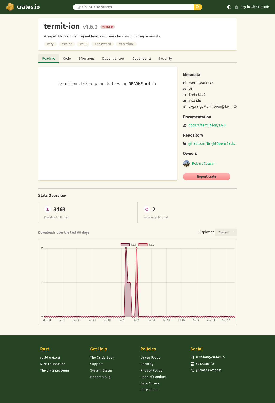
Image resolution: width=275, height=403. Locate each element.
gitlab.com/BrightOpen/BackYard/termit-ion (212, 144)
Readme (48, 58)
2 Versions (86, 58)
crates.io (28, 6)
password (102, 44)
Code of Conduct (153, 377)
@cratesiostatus (206, 370)
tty (50, 44)
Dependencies (113, 58)
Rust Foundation (53, 364)
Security (165, 58)
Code (67, 58)
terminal (126, 44)
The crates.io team (54, 370)
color (67, 44)
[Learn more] (235, 107)
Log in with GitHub (255, 7)
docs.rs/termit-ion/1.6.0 (207, 125)
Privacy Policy (151, 370)
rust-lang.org (50, 357)
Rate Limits (149, 390)
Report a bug (100, 377)
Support (96, 364)
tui (83, 44)
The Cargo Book (102, 357)
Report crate (206, 176)
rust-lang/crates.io (208, 357)
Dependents (141, 58)
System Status (101, 370)
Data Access (150, 383)
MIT (191, 89)
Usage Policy (150, 357)
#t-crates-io (202, 364)
